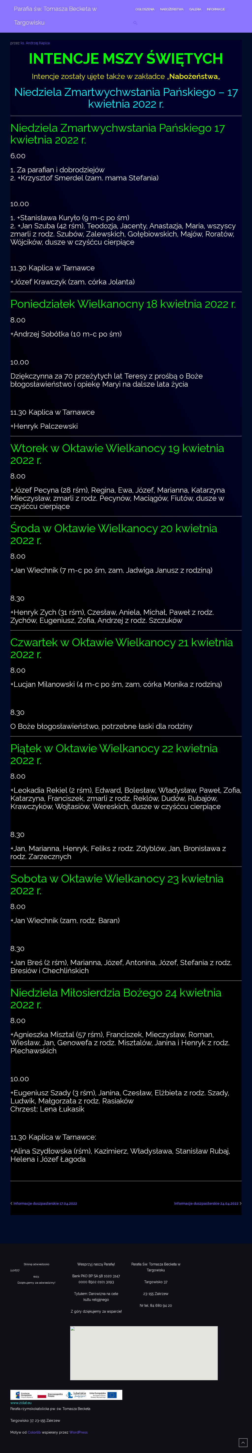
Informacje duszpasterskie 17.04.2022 (45, 1203)
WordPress (78, 1432)
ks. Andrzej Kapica (35, 43)
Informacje (216, 9)
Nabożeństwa (171, 9)
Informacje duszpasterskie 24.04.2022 (206, 1203)
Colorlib (34, 1432)
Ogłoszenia (144, 9)
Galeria (195, 9)
